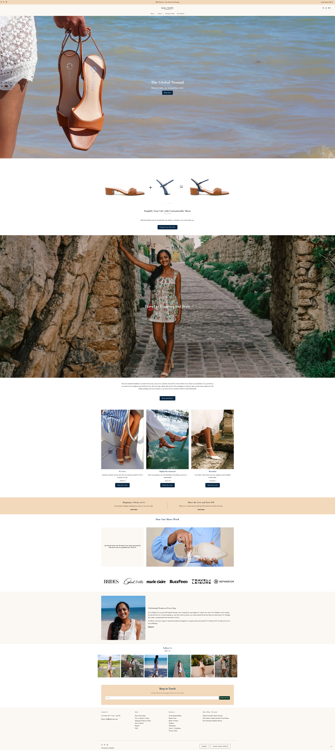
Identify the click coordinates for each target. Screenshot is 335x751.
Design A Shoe (170, 13)
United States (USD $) (327, 2)
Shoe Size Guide (140, 716)
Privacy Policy (173, 731)
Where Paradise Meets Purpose (213, 716)
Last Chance (180, 13)
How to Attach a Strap (142, 718)
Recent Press (172, 718)
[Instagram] (6, 2)
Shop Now (167, 92)
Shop (152, 13)
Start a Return (139, 723)
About (160, 13)
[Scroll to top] (331, 746)
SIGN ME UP (224, 698)
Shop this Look (122, 485)
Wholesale (172, 726)
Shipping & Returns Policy (143, 721)
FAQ (136, 728)
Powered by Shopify (107, 748)
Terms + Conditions (175, 728)
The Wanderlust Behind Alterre (212, 721)
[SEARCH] (323, 8)
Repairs (137, 726)
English (204, 746)
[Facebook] (0, 2)
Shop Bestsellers (167, 398)
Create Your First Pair (167, 227)
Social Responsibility (175, 716)
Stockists (171, 723)
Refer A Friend (173, 721)
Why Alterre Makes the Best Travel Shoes (216, 718)
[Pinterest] (3, 2)
